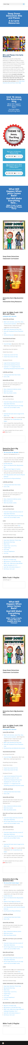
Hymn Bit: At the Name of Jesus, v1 (12, 567)
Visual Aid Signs (8, 344)
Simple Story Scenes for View (11, 356)
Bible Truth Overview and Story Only (12, 329)
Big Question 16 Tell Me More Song (12, 561)
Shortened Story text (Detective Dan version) (14, 748)
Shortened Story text (9, 335)
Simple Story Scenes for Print (11, 354)
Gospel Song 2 (7, 547)
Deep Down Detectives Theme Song (12, 540)
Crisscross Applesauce (9, 551)
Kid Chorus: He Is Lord (9, 569)
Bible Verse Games (8, 391)
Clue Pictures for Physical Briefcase (12, 478)
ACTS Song (6, 549)
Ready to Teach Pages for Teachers (12, 469)
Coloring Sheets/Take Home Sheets (12, 374)
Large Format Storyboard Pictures (12, 363)
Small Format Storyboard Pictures (12, 365)
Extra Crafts (6, 376)
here (19, 525)
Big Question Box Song (9, 542)
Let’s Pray (6, 553)
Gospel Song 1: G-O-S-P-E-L (10, 545)
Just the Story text (8, 463)
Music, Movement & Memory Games (12, 389)
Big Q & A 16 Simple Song (10, 559)
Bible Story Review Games (10, 393)
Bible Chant (6, 544)
